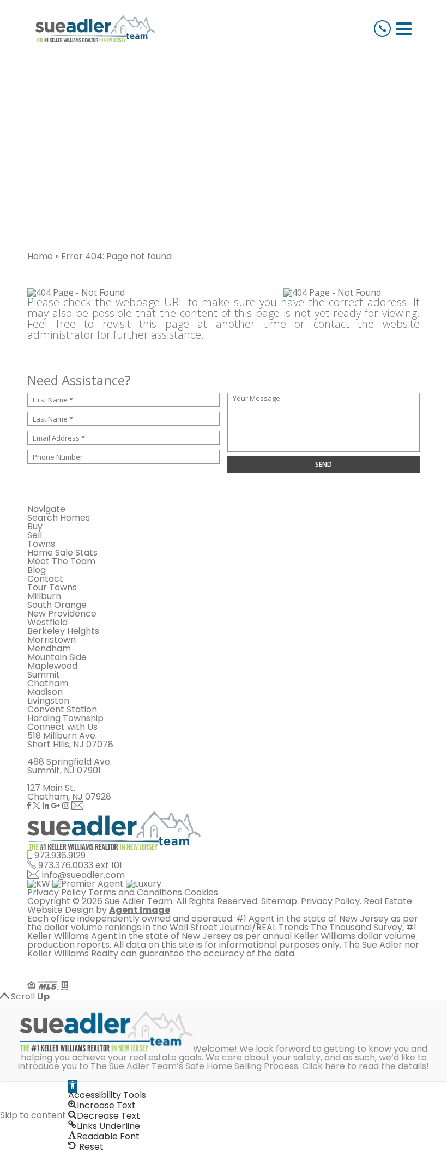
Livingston (48, 700)
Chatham (47, 683)
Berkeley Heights (63, 631)
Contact (45, 578)
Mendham (49, 648)
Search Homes (58, 517)
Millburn (44, 596)
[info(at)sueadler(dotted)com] (77, 806)
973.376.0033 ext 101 (80, 865)
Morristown (51, 639)
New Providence (61, 613)
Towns (41, 544)
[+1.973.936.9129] (382, 28)
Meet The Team (61, 561)
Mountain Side (57, 657)
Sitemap (279, 901)
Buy (35, 526)
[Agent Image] (88, 977)
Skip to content (33, 1115)
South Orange (57, 605)
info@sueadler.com (83, 875)
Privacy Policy (56, 892)
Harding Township (65, 718)
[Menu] (404, 28)
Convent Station (62, 709)
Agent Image (139, 910)
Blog (36, 570)
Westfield (47, 622)
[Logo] (95, 28)
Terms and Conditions (135, 892)
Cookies (201, 892)
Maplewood (52, 666)
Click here (323, 1066)
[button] (72, 1086)
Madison (45, 692)
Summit (43, 674)
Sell (34, 535)
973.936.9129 (60, 855)
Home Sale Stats (62, 552)
